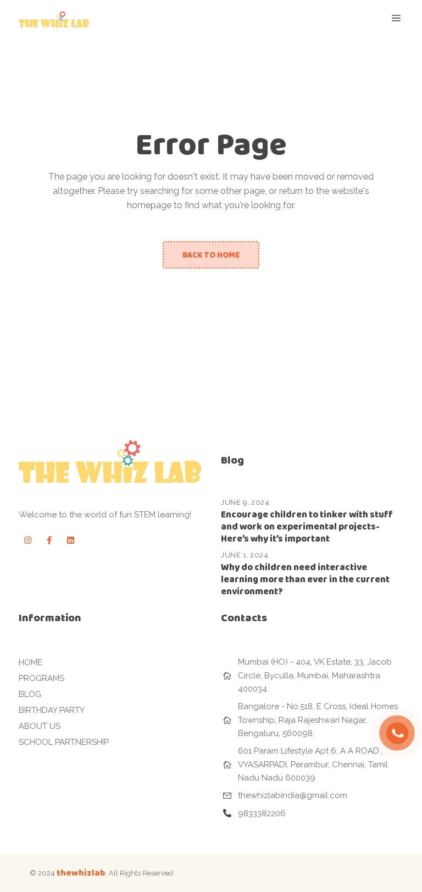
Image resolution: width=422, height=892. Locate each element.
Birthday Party (52, 710)
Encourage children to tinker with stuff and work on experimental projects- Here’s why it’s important (307, 526)
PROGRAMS (41, 678)
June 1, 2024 (244, 555)
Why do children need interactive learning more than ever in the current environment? (305, 579)
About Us (39, 726)
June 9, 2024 (245, 502)
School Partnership (64, 742)
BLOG (30, 694)
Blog (232, 460)
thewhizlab (81, 872)
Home (30, 662)
